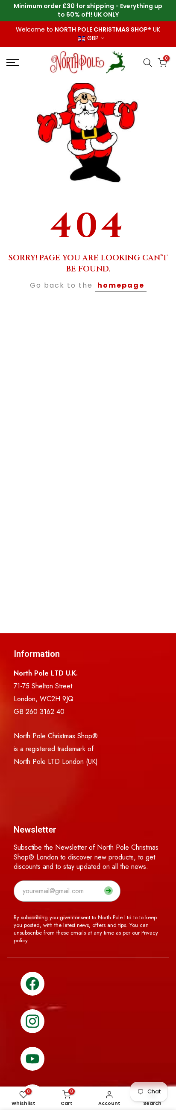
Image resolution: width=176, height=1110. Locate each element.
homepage (120, 285)
